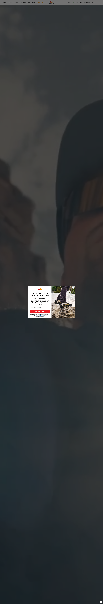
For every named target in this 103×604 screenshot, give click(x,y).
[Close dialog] (73, 287)
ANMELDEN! (40, 311)
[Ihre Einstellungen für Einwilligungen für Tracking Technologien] (101, 602)
